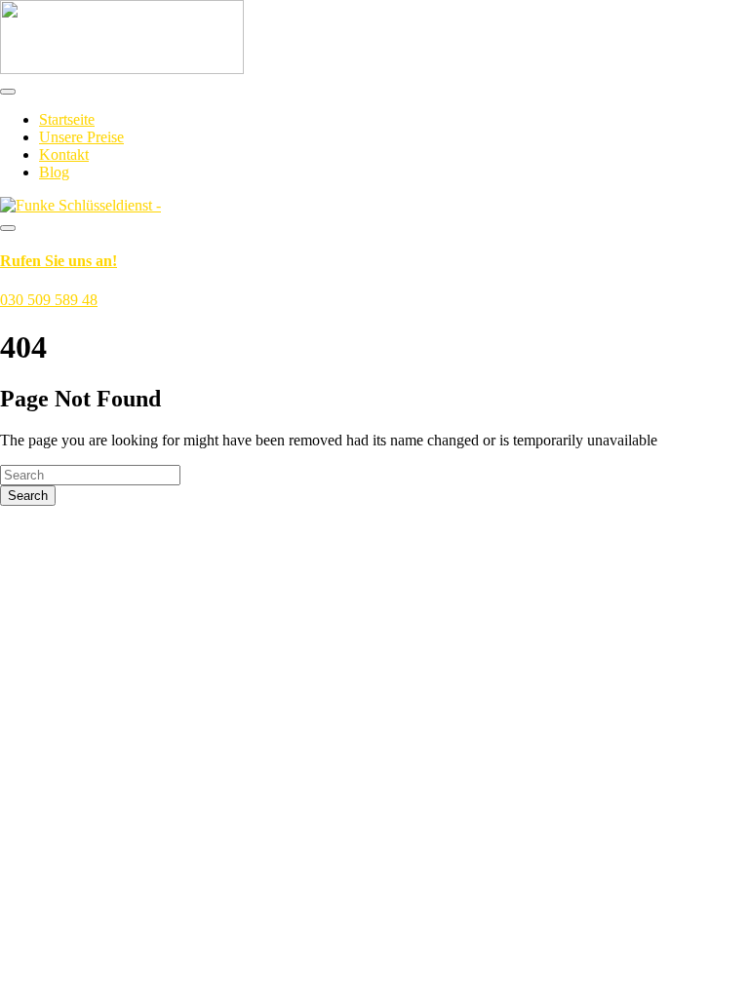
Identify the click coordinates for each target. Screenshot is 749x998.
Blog (54, 172)
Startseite (67, 119)
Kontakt (64, 154)
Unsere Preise (81, 137)
